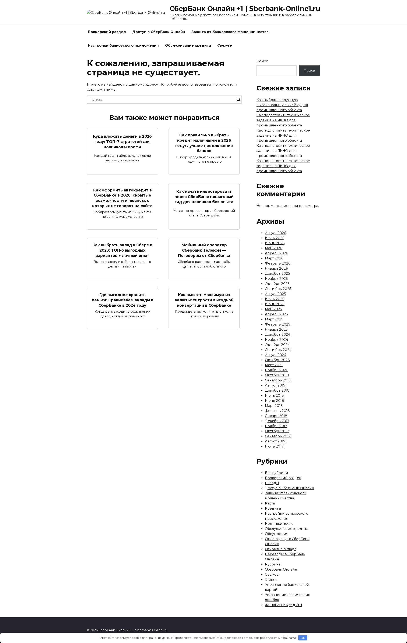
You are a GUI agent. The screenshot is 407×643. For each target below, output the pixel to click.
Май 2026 (273, 248)
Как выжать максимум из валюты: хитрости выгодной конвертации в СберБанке (204, 299)
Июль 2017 (274, 446)
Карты (270, 503)
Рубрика (272, 564)
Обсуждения (276, 534)
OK (303, 637)
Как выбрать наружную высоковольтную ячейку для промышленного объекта (282, 105)
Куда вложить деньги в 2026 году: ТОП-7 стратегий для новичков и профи (122, 141)
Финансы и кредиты (283, 605)
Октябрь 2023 (277, 360)
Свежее (224, 45)
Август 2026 (275, 233)
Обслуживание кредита (188, 45)
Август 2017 (275, 441)
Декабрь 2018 (277, 390)
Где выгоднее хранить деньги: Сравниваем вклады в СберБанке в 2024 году (122, 299)
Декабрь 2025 (277, 274)
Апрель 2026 (276, 253)
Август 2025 (275, 294)
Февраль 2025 (277, 324)
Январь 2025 (276, 329)
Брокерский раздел (107, 32)
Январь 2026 (276, 268)
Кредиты (273, 508)
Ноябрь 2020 (276, 370)
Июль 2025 (274, 299)
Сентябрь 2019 (278, 380)
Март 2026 (274, 258)
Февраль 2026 (277, 263)
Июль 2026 (274, 238)
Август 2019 (275, 385)
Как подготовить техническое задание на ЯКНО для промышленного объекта (283, 120)
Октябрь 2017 (277, 431)
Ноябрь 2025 (276, 279)
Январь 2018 (276, 416)
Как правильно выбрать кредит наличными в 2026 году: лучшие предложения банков (204, 143)
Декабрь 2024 (277, 335)
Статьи (271, 580)
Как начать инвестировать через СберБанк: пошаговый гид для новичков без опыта (204, 196)
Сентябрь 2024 (278, 350)
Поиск (262, 61)
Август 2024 (275, 355)
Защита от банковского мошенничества (230, 32)
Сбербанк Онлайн (281, 569)
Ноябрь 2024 (276, 340)
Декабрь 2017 (277, 421)
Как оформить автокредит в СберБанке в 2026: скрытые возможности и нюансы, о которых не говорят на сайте (122, 198)
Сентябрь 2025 (278, 289)
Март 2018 (274, 406)
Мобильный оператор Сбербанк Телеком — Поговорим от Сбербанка (204, 250)
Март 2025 (274, 319)
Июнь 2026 (274, 243)
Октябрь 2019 (277, 375)
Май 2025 (273, 309)
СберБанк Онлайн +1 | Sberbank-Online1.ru (245, 8)
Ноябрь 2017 (276, 426)
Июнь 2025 (274, 304)
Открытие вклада (280, 549)
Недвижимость (279, 524)
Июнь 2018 (274, 401)
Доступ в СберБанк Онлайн (158, 32)
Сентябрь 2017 (278, 436)
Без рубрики (276, 473)
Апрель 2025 (276, 314)
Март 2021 (274, 365)
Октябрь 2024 (277, 345)
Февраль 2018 (277, 411)
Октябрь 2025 (277, 284)
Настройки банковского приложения (123, 45)
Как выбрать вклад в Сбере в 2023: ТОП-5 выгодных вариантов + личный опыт (122, 250)
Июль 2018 (274, 396)
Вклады (272, 483)
